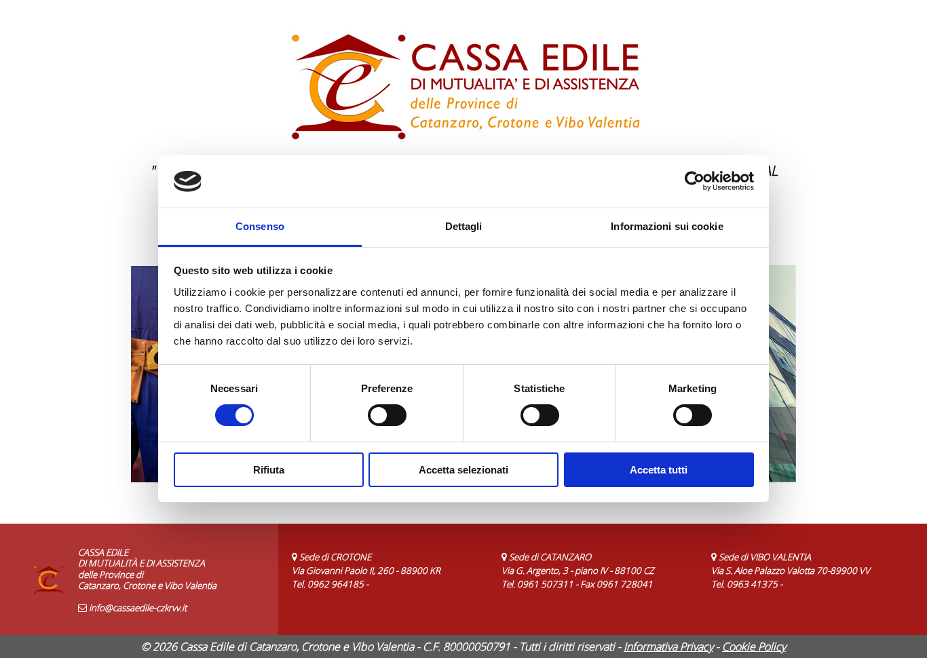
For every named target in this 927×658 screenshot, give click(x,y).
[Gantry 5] (463, 81)
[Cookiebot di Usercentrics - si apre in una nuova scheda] (694, 181)
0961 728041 (625, 584)
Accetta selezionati (463, 470)
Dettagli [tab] (464, 226)
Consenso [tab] (259, 226)
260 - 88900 (402, 570)
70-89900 (836, 570)
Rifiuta (268, 470)
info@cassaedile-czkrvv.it (138, 608)
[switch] (387, 415)
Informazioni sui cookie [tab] (667, 226)
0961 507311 (545, 584)
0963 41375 (752, 584)
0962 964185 (335, 584)
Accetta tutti (658, 470)
